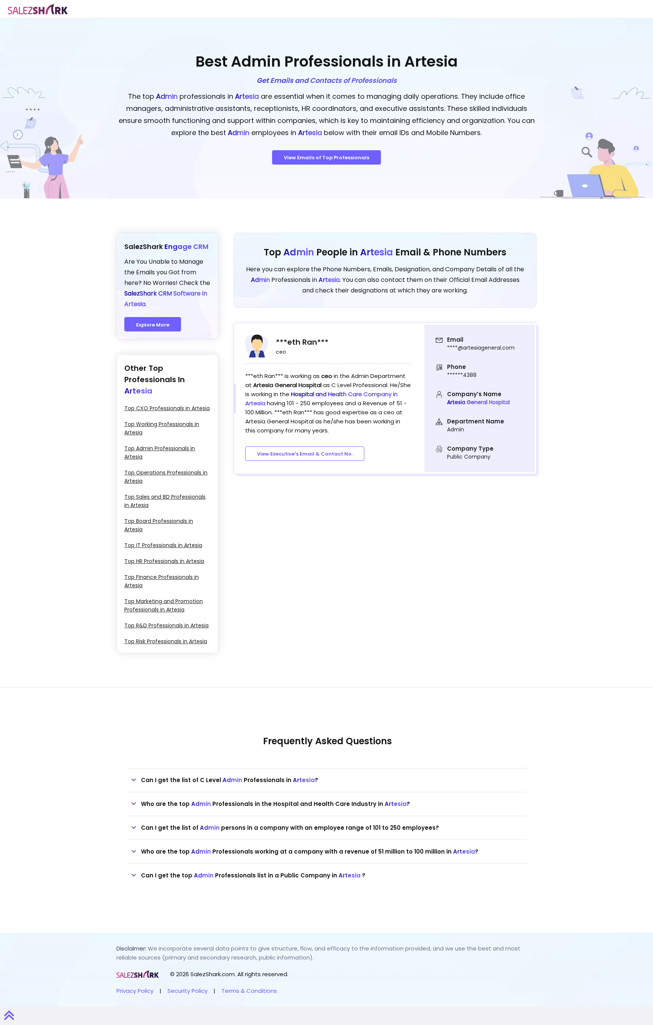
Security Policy (187, 991)
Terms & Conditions (249, 991)
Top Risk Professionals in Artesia (165, 641)
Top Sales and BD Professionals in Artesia (165, 501)
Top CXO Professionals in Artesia (167, 408)
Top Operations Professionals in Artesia (165, 477)
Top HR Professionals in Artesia (164, 561)
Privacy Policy (134, 991)
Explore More (152, 324)
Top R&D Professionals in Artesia (166, 625)
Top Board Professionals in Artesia (158, 525)
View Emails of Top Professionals (326, 157)
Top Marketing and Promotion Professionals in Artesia (163, 605)
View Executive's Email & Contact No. (305, 453)
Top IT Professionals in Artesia (163, 545)
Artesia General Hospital (478, 402)
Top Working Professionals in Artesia (161, 428)
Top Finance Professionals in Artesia (161, 581)
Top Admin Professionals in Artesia (159, 452)
